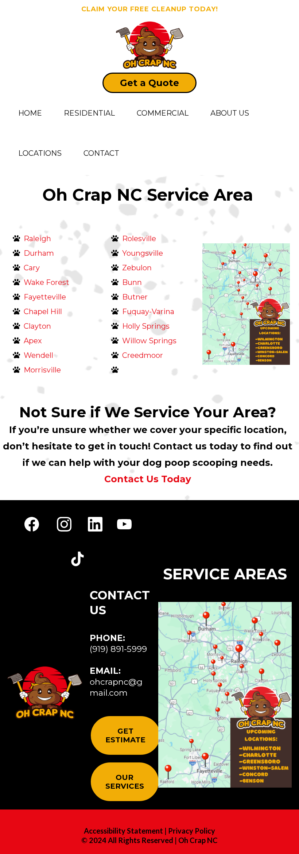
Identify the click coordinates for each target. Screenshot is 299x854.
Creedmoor (142, 355)
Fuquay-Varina (148, 311)
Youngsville (142, 253)
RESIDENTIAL (89, 113)
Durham (39, 253)
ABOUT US (229, 113)
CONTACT (101, 153)
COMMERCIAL (163, 113)
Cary (32, 267)
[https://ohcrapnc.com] (149, 45)
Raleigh (37, 238)
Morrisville (42, 370)
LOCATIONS (40, 153)
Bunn (132, 282)
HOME (30, 113)
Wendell (38, 355)
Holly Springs (146, 326)
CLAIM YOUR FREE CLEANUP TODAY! (149, 9)
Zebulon (137, 267)
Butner (135, 297)
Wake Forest (46, 282)
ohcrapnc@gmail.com (116, 687)
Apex (33, 340)
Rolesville (139, 238)
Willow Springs (149, 340)
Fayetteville (45, 297)
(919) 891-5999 (118, 649)
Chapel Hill (43, 311)
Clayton (37, 326)
